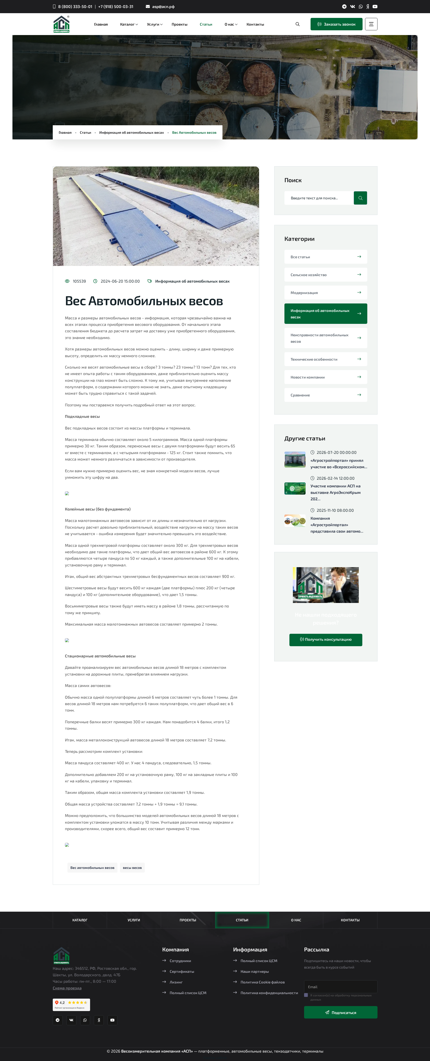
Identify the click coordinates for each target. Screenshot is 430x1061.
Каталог (79, 920)
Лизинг (176, 982)
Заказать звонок (340, 24)
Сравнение (300, 395)
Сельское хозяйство (309, 274)
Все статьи (300, 257)
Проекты (188, 920)
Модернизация (304, 292)
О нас (296, 920)
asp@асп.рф (163, 6)
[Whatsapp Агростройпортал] (361, 6)
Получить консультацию (328, 639)
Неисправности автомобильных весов (319, 338)
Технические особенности (314, 359)
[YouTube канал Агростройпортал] (375, 6)
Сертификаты (182, 971)
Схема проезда (67, 987)
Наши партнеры (255, 971)
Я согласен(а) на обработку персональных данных (341, 997)
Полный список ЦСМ (188, 992)
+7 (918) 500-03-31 (115, 6)
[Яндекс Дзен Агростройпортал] (368, 6)
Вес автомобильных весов (92, 867)
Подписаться (344, 1012)
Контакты (350, 920)
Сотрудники (180, 960)
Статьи (85, 132)
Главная (65, 132)
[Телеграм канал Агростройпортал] (344, 6)
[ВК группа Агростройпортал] (352, 6)
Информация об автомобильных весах (131, 132)
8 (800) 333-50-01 (75, 6)
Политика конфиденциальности (269, 992)
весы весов (132, 867)
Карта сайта (215, 1057)
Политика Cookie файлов (263, 982)
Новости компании (308, 377)
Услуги (134, 920)
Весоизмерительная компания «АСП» (157, 1051)
